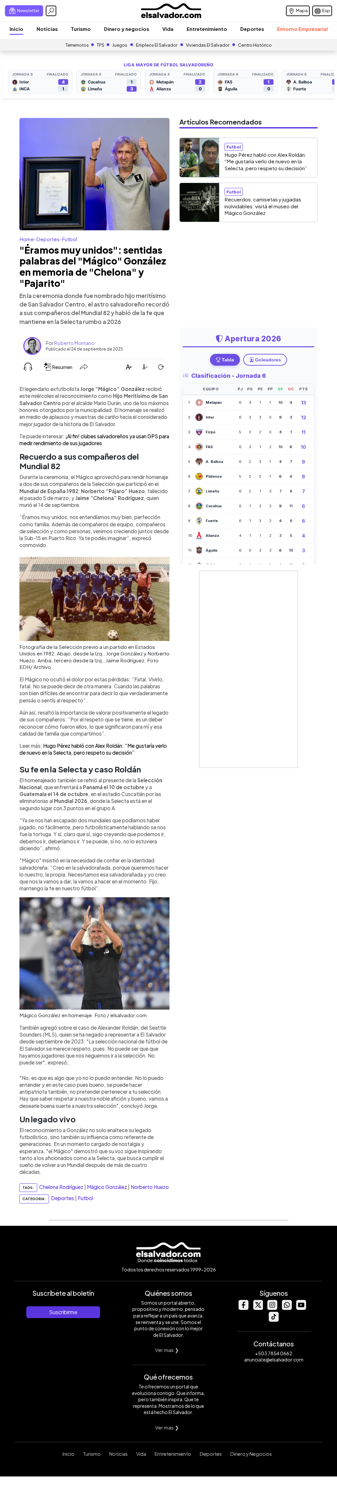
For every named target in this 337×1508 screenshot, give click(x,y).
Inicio (16, 29)
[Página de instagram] (272, 1308)
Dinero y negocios (126, 29)
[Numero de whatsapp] (286, 1308)
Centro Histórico (255, 45)
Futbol (69, 239)
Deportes (252, 29)
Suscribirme (63, 1312)
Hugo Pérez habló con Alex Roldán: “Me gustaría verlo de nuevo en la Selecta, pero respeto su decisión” (265, 161)
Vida (167, 29)
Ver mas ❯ (167, 1350)
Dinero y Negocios (251, 1454)
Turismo (81, 29)
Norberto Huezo (150, 1187)
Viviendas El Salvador (207, 45)
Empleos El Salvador (156, 45)
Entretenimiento (207, 29)
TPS (100, 45)
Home (26, 239)
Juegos (119, 45)
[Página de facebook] (243, 1308)
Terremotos (77, 45)
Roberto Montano (74, 343)
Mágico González (107, 1187)
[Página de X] (257, 1308)
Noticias (47, 29)
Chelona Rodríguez (61, 1187)
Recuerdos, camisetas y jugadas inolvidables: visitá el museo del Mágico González (262, 206)
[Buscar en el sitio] (51, 11)
